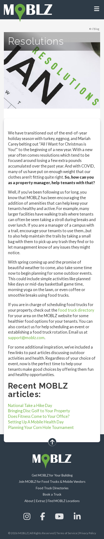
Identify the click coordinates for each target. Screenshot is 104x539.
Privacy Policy (87, 533)
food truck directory (76, 310)
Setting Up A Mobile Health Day (36, 422)
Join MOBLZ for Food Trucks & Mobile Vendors (52, 481)
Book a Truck (52, 494)
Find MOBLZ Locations (64, 501)
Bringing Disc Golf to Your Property (39, 410)
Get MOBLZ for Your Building (52, 475)
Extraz (40, 501)
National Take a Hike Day (30, 405)
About (28, 501)
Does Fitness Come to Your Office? (38, 416)
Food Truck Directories (52, 488)
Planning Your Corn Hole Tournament (41, 427)
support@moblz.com (26, 337)
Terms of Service (66, 533)
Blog (96, 28)
